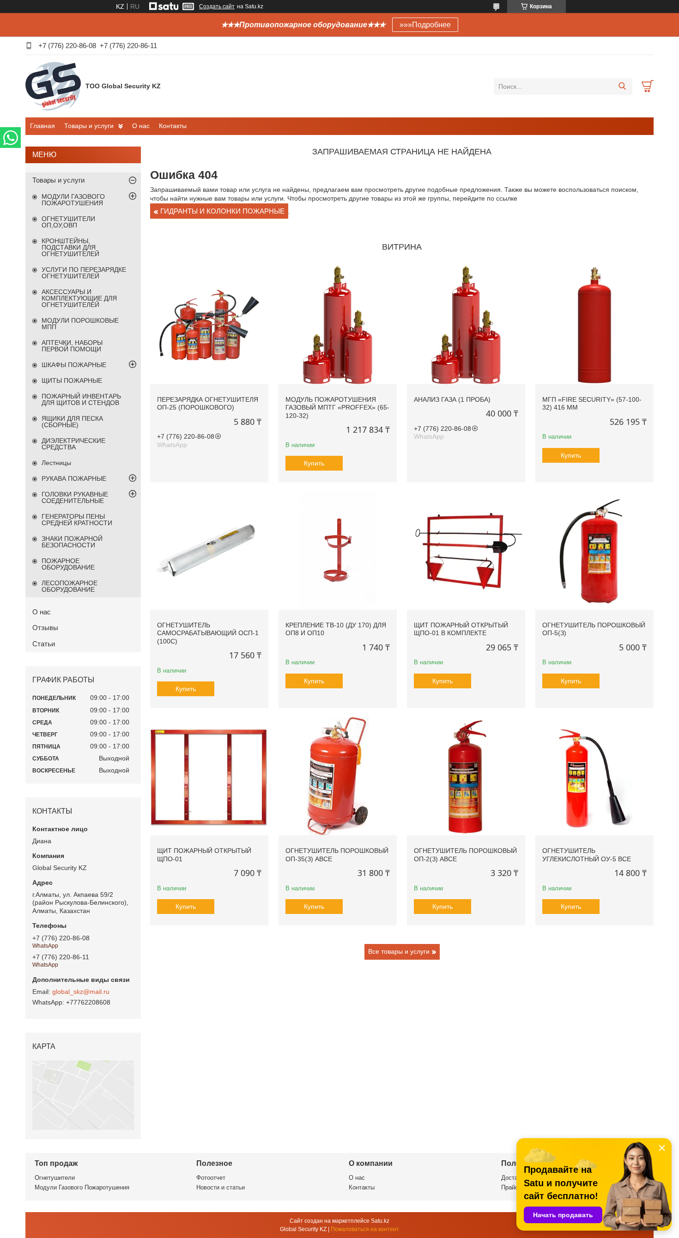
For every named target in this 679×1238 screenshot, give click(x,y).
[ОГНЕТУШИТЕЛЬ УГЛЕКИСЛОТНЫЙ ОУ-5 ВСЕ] (594, 776)
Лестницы (56, 462)
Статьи (43, 644)
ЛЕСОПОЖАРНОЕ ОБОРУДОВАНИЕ (69, 586)
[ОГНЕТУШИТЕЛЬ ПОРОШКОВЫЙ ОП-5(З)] (594, 550)
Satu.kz (380, 1221)
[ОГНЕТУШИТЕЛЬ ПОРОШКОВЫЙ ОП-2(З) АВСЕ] (466, 776)
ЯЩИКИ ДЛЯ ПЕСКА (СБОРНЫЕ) (72, 422)
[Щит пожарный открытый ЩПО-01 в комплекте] (466, 550)
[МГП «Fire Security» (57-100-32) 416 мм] (594, 325)
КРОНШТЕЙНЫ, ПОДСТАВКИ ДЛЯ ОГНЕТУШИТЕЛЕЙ (70, 247)
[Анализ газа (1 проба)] (466, 325)
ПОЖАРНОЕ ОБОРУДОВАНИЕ (68, 564)
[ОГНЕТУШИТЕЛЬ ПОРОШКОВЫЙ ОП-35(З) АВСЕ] (338, 776)
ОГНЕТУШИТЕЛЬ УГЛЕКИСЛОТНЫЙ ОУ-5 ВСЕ (586, 855)
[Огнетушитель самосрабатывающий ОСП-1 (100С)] (209, 550)
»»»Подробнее (425, 25)
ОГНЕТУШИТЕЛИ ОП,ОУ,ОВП (68, 222)
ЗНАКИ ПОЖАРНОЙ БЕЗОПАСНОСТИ (72, 542)
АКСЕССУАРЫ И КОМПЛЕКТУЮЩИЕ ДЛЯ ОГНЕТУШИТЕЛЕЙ (79, 298)
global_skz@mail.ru (80, 991)
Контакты (173, 125)
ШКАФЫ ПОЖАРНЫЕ (74, 364)
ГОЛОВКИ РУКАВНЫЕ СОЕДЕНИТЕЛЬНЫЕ (75, 497)
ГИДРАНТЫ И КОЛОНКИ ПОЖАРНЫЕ (222, 211)
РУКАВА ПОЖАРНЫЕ (74, 478)
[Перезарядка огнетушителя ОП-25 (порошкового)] (209, 325)
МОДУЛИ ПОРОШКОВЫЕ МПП (80, 324)
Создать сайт (217, 6)
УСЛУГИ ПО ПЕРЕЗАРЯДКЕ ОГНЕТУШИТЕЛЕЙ (84, 273)
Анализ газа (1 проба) (452, 399)
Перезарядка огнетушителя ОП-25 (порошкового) (207, 403)
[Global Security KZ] (53, 86)
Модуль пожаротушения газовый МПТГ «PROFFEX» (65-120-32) (337, 407)
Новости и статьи (220, 1187)
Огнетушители (55, 1177)
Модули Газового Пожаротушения (82, 1187)
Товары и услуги (89, 125)
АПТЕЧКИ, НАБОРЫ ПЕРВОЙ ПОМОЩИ (72, 346)
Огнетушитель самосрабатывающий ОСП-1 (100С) (208, 633)
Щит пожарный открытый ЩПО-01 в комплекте (461, 629)
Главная (42, 125)
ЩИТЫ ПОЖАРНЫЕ (72, 380)
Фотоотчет (210, 1177)
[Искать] (622, 86)
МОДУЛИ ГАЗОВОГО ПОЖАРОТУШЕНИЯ (73, 200)
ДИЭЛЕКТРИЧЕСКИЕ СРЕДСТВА (73, 444)
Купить (314, 463)
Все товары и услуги (399, 951)
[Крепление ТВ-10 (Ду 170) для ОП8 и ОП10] (338, 550)
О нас (141, 125)
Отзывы (45, 627)
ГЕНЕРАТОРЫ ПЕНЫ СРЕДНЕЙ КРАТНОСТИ (77, 520)
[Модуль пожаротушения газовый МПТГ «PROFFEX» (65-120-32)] (338, 325)
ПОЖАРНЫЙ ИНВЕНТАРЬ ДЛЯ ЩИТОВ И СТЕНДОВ (81, 399)
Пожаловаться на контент (365, 1229)
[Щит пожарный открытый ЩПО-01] (209, 776)
